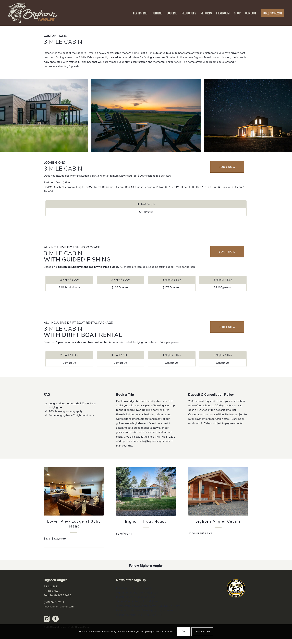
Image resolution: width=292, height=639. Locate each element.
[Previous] (8, 116)
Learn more (202, 631)
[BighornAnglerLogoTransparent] (32, 12)
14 (163, 148)
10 (153, 148)
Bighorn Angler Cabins (218, 521)
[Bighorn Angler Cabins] (218, 491)
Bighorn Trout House (146, 521)
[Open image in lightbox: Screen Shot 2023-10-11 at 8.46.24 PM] (198, 148)
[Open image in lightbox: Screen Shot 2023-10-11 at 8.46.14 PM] (84, 148)
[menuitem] (140, 12)
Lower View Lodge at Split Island (73, 524)
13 (161, 148)
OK (184, 631)
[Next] (284, 116)
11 (155, 148)
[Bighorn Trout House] (146, 491)
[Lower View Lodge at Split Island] (74, 491)
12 (158, 148)
